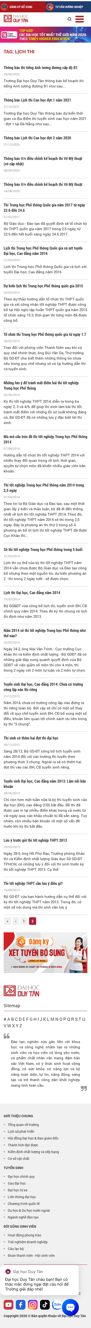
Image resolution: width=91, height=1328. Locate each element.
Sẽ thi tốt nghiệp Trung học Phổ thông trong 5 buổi (43, 549)
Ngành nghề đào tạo (23, 1217)
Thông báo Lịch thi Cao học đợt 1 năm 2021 (37, 99)
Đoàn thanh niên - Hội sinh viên (31, 1255)
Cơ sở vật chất (18, 1158)
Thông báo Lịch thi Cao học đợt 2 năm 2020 (37, 137)
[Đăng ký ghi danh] (45, 952)
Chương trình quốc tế (24, 1203)
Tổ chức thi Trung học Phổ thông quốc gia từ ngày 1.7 (45, 334)
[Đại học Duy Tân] (21, 990)
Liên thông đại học (22, 1196)
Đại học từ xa (17, 1190)
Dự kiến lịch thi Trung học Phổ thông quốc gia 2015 (43, 285)
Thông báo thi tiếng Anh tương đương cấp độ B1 (41, 67)
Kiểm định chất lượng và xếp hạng (33, 1151)
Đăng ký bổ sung (21, 7)
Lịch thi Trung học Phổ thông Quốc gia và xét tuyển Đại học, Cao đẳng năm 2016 (43, 250)
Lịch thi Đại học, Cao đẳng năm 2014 (32, 592)
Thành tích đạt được (23, 1145)
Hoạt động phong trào (24, 1235)
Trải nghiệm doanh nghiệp (28, 1242)
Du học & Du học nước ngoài (29, 1210)
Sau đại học (17, 1183)
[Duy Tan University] (27, 18)
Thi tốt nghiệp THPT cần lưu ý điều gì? (33, 883)
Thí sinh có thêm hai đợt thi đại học (31, 737)
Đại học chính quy (21, 1176)
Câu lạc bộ (16, 1248)
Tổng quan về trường (23, 1124)
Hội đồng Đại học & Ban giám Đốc (33, 1138)
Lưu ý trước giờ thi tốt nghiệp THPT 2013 (35, 840)
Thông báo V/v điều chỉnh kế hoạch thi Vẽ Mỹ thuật (43, 184)
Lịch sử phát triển (21, 1131)
